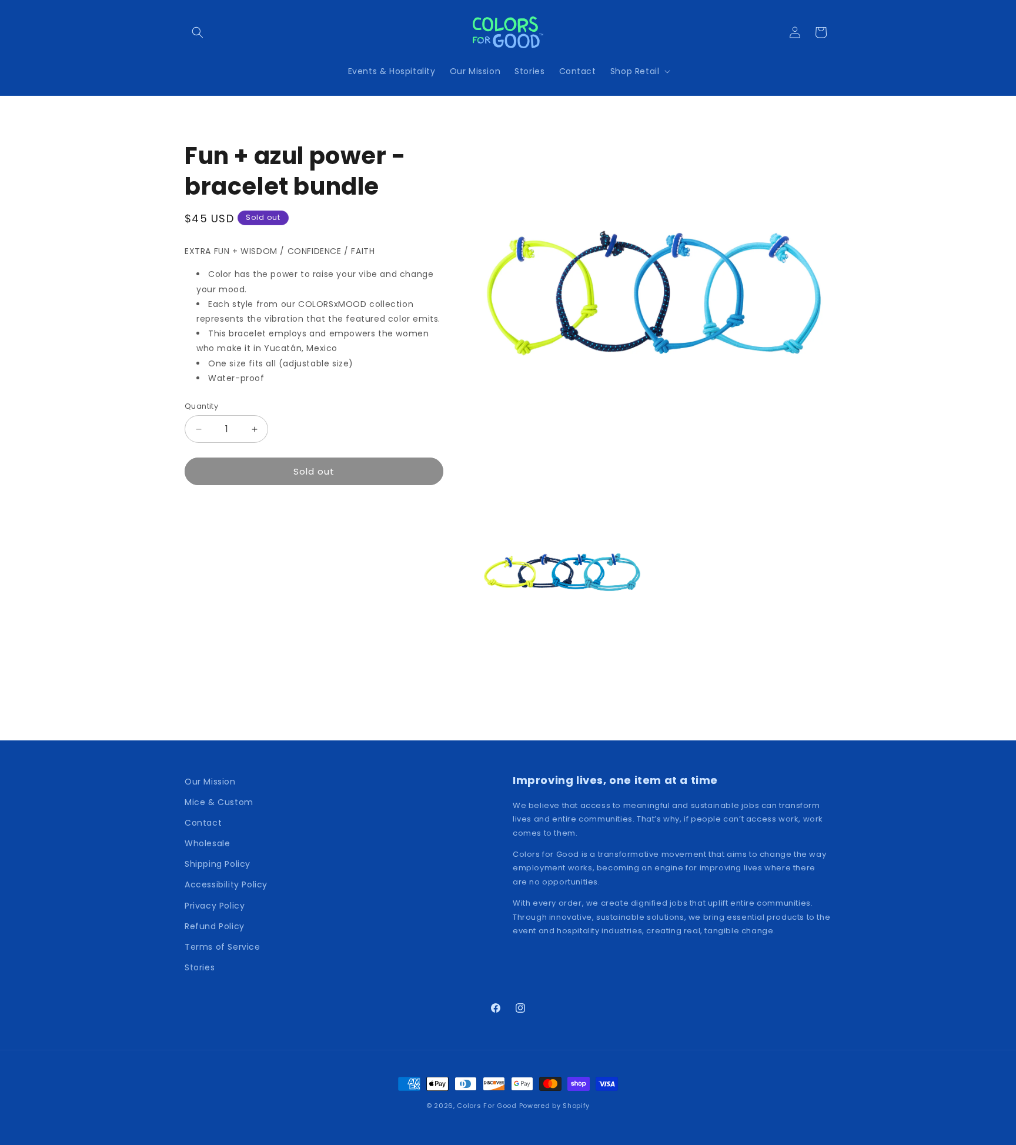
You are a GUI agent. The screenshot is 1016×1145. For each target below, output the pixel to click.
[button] (197, 32)
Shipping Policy (217, 864)
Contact (203, 823)
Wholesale (207, 843)
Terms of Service (222, 947)
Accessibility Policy (226, 884)
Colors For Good (487, 1105)
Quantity (201, 406)
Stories (200, 967)
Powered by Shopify (554, 1105)
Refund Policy (215, 926)
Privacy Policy (215, 906)
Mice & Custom (219, 802)
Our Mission (210, 781)
